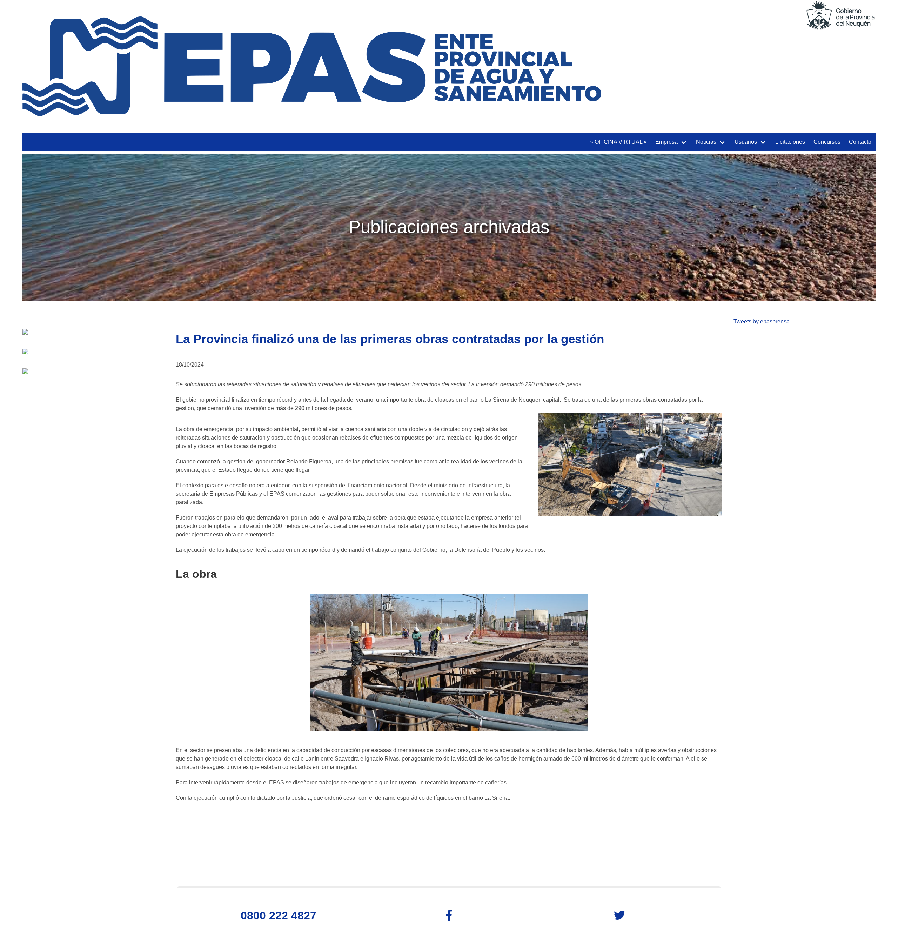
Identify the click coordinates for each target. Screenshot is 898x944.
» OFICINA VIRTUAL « (618, 142)
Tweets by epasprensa (761, 321)
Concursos (826, 142)
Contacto (860, 142)
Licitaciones (790, 142)
